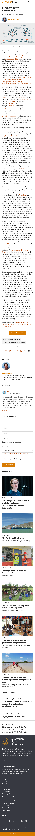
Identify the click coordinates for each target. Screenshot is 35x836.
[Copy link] (29, 351)
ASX (13, 102)
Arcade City (22, 97)
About (4, 779)
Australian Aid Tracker (8, 803)
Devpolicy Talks (6, 808)
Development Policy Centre (10, 800)
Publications (5, 805)
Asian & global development (10, 796)
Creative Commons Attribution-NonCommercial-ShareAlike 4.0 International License (16, 771)
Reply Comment (6, 411)
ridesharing (13, 84)
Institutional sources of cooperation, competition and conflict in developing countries (17, 704)
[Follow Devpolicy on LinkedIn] (9, 821)
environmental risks (11, 59)
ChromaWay (11, 106)
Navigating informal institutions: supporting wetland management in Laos (16, 679)
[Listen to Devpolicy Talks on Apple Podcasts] (26, 821)
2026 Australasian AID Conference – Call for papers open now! (17, 728)
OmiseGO (11, 104)
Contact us (5, 784)
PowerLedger (26, 99)
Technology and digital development (14, 342)
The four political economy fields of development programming (16, 606)
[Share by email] (25, 351)
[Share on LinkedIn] (6, 351)
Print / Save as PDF (17, 333)
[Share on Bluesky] (17, 351)
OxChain (24, 169)
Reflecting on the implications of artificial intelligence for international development (15, 503)
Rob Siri (10, 391)
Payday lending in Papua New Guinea (17, 717)
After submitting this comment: (12, 447)
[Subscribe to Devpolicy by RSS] (21, 821)
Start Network (9, 244)
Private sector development (11, 339)
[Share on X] (13, 351)
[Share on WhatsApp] (21, 351)
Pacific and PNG (6, 791)
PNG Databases (6, 810)
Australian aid (6, 789)
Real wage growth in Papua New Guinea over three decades (14, 572)
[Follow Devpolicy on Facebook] (17, 821)
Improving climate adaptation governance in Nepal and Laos (14, 641)
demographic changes (16, 57)
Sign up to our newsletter (12, 761)
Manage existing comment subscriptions (15, 453)
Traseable (6, 97)
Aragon (5, 108)
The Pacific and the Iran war (13, 538)
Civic (12, 108)
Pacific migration (6, 794)
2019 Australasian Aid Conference (13, 136)
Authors (4, 781)
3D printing (22, 77)
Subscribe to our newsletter (17, 834)
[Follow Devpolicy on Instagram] (13, 821)
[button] (28, 2)
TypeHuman (23, 195)
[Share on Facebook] (10, 351)
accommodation (26, 84)
